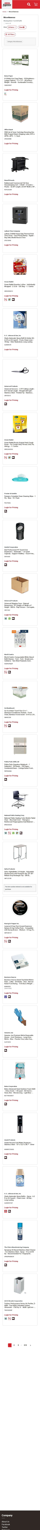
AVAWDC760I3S (9, 1149)
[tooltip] (5, 299)
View (21, 27)
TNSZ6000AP (8, 1310)
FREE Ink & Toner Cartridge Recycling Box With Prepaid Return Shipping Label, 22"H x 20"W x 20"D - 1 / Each (19, 134)
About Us (5, 1522)
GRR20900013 (8, 291)
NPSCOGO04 (8, 825)
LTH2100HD (7, 240)
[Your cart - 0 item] (35, 4)
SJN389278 (7, 345)
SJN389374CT (8, 1203)
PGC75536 (7, 503)
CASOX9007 (8, 85)
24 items (11, 27)
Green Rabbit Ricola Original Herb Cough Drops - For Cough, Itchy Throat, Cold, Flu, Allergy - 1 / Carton (19, 444)
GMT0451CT (8, 933)
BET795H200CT (9, 1095)
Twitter (5, 1527)
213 (25, 1345)
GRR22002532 (8, 449)
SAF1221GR (7, 878)
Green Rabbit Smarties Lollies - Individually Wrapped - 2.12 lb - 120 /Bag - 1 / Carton (19, 285)
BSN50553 (7, 986)
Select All (8, 23)
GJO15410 (7, 1042)
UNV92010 (7, 395)
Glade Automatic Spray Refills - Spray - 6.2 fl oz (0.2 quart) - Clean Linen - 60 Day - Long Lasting (19, 1198)
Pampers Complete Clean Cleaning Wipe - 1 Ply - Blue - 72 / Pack (20, 497)
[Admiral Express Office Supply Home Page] (7, 4)
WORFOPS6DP (8, 664)
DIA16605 (7, 556)
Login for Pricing (11, 90)
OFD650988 (7, 139)
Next (30, 1345)
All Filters (11, 34)
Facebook (6, 1524)
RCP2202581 (8, 190)
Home (4, 11)
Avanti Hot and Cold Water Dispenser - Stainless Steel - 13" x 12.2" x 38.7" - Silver (19, 1144)
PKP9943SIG (8, 771)
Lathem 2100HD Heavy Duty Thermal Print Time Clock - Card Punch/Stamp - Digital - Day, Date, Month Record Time (19, 235)
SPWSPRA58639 (9, 1256)
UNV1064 (7, 610)
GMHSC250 (7, 717)
